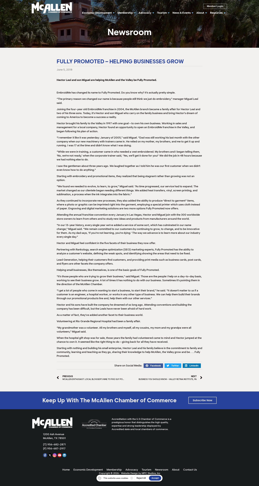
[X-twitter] (50, 455)
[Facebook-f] (45, 455)
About (175, 469)
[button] (153, 365)
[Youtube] (59, 455)
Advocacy (131, 469)
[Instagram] (55, 455)
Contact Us (190, 469)
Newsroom (161, 469)
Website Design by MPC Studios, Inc (140, 473)
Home (66, 469)
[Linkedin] (64, 455)
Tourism (146, 469)
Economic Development (88, 469)
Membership (114, 469)
